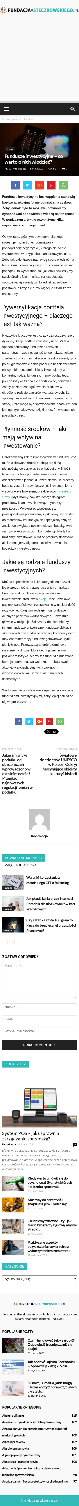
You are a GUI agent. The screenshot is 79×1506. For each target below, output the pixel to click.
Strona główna (11, 119)
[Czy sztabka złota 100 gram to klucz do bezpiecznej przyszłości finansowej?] (13, 924)
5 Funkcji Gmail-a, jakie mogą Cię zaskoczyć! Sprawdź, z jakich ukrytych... (52, 1387)
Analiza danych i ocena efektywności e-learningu (35, 1481)
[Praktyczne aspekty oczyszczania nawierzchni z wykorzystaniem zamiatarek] (13, 1247)
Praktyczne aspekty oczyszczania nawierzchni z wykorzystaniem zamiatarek (49, 1246)
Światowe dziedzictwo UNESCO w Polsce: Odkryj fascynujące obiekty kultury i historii (58, 764)
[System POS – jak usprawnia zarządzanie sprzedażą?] (39, 1100)
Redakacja (20, 168)
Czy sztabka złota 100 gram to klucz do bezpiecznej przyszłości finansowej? (51, 925)
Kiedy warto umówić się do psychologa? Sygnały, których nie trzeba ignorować (50, 1182)
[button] (73, 109)
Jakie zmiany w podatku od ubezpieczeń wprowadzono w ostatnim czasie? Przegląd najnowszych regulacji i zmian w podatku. (17, 773)
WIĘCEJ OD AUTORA (21, 865)
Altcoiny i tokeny (13, 1442)
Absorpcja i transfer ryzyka (20, 1461)
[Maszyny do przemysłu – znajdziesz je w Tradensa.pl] (13, 1205)
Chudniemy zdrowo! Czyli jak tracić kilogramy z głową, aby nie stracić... (52, 1225)
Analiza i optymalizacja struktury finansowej (31, 1422)
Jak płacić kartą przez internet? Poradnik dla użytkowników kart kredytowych (50, 903)
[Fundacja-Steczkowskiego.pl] (39, 10)
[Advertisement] (39, 61)
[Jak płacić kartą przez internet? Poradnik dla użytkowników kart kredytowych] (13, 903)
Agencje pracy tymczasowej (21, 1455)
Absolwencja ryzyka (15, 1448)
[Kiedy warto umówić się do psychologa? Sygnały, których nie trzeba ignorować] (13, 1183)
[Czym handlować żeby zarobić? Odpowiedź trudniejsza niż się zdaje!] (13, 1345)
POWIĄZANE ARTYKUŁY (23, 858)
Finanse (10, 149)
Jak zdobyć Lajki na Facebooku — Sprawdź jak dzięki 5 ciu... (51, 1364)
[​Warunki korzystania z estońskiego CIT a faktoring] (13, 882)
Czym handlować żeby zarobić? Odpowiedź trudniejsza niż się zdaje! (51, 1344)
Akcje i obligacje (13, 1415)
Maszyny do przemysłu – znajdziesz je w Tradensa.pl (48, 1202)
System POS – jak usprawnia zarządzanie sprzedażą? (30, 1135)
